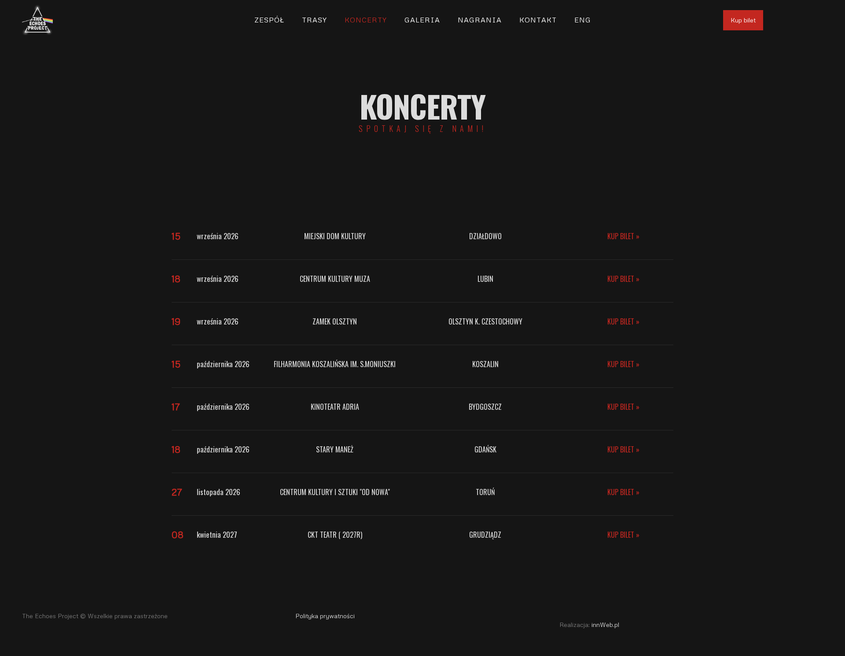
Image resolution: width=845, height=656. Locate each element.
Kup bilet (743, 20)
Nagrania (480, 19)
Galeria (422, 19)
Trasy (314, 19)
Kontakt (538, 19)
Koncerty (366, 19)
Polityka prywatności (325, 616)
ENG (582, 19)
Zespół (269, 19)
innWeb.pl (605, 624)
